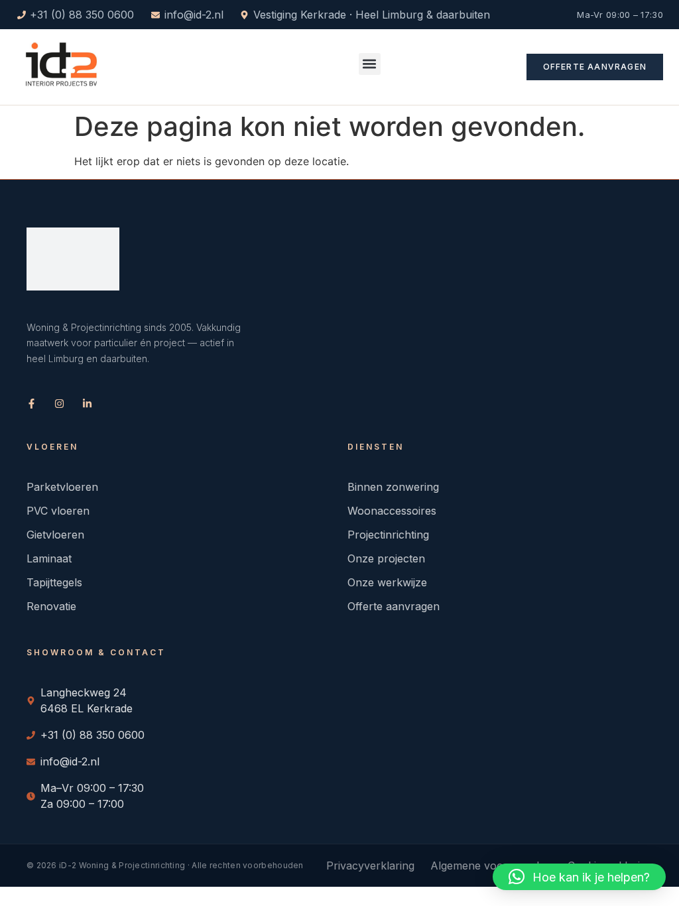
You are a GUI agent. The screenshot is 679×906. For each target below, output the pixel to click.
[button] (370, 64)
